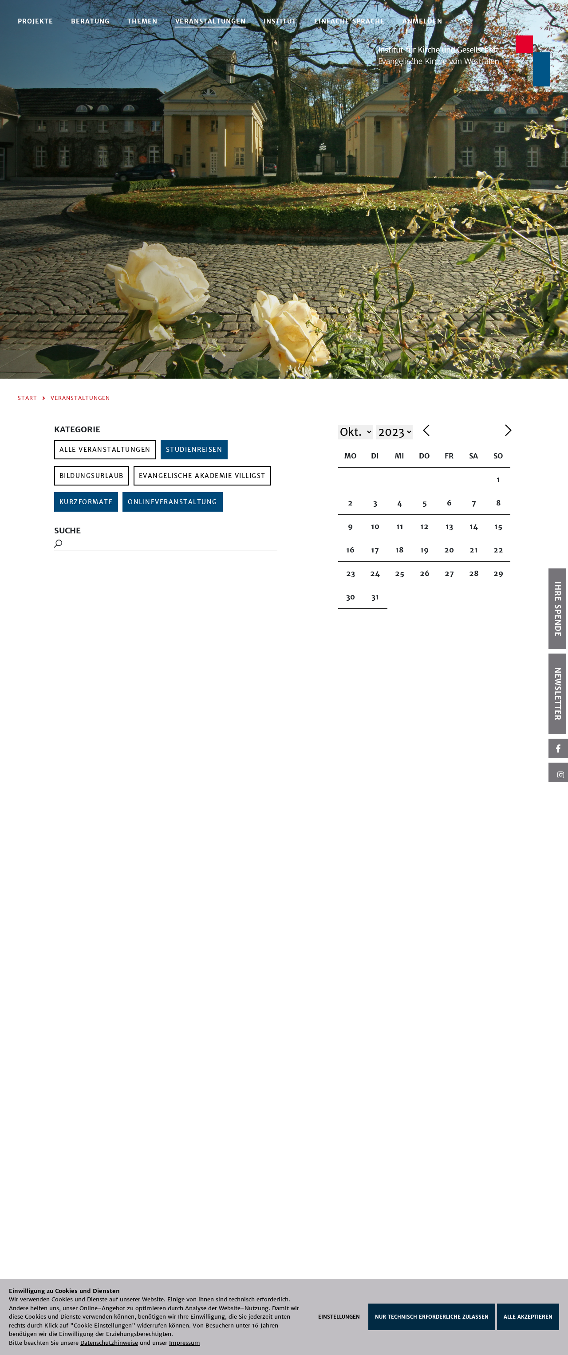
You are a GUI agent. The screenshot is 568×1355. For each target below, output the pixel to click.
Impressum (184, 1343)
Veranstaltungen (210, 21)
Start (27, 398)
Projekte (35, 21)
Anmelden (422, 21)
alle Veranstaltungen (105, 450)
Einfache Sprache (349, 21)
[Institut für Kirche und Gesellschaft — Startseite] (464, 60)
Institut (280, 21)
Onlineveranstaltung (172, 502)
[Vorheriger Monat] (462, 432)
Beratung (90, 21)
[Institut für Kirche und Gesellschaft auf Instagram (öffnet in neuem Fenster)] (558, 772)
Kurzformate (86, 502)
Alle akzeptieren (528, 1317)
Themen (142, 21)
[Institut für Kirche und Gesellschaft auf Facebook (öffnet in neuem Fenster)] (558, 748)
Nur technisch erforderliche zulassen (432, 1317)
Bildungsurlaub (91, 476)
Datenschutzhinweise (109, 1343)
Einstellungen (339, 1317)
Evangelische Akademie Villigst (202, 476)
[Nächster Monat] (508, 432)
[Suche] (464, 20)
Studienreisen (194, 450)
